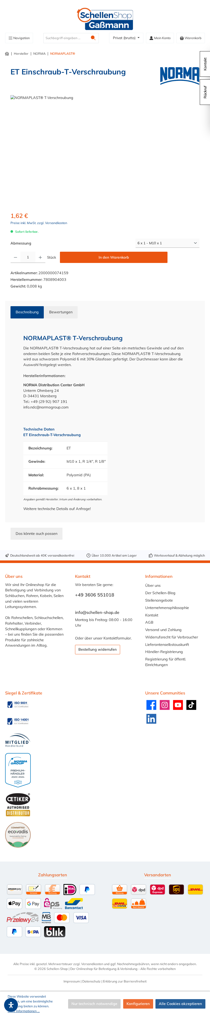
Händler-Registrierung (164, 651)
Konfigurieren (138, 1003)
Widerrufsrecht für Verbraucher (171, 637)
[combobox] (65, 38)
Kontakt (151, 615)
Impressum (72, 981)
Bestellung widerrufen (97, 649)
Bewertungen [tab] (60, 312)
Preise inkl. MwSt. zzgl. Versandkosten (38, 223)
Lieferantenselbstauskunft (167, 644)
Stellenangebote (159, 600)
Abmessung (20, 243)
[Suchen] (93, 38)
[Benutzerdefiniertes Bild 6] (18, 835)
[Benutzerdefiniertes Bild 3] (18, 740)
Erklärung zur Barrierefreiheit (124, 981)
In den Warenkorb (114, 257)
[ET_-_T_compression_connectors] (104, 150)
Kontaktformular (117, 638)
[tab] (27, 312)
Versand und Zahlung (163, 629)
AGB (149, 622)
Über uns (153, 585)
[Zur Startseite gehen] (105, 19)
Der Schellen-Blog (160, 593)
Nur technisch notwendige (94, 1003)
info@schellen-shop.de (97, 612)
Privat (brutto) (124, 38)
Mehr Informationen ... (24, 1011)
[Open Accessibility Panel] (11, 1005)
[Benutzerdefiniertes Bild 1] (18, 705)
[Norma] (180, 76)
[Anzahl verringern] (15, 257)
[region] (105, 150)
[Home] (7, 53)
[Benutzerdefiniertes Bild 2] (18, 721)
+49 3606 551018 (94, 595)
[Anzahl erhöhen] (40, 257)
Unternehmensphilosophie (167, 607)
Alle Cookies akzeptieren (180, 1003)
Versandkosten (92, 964)
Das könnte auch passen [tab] (36, 533)
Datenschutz (91, 981)
